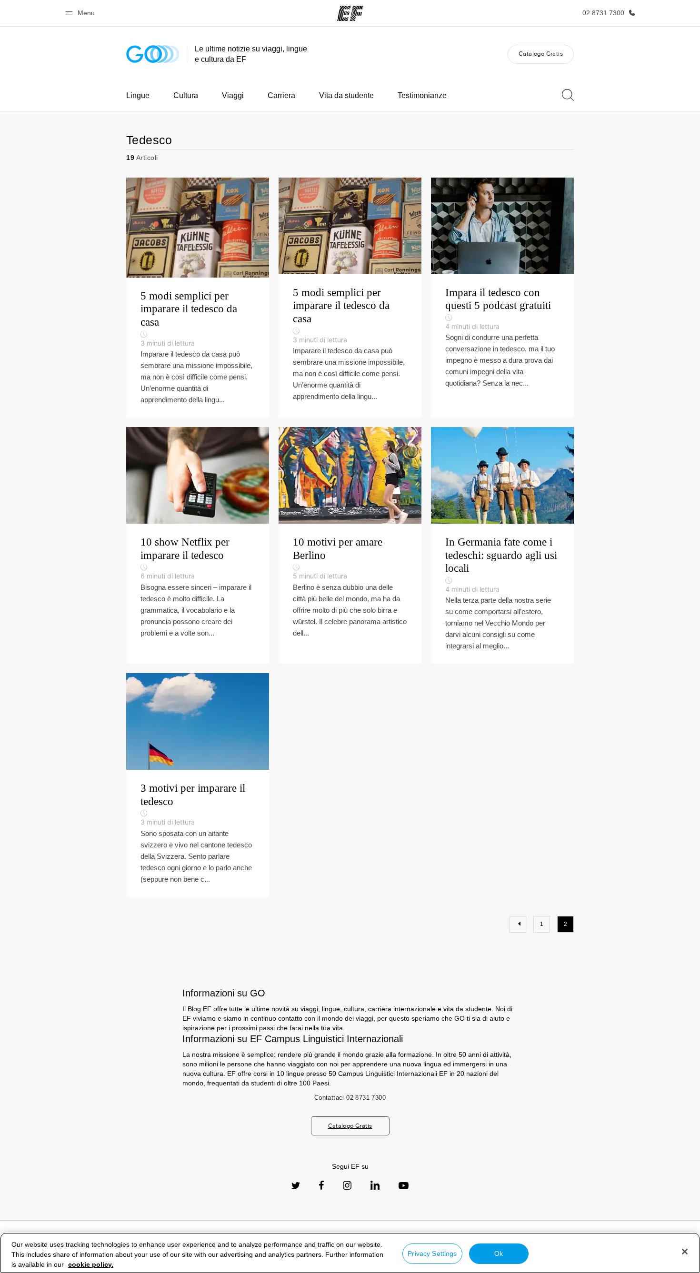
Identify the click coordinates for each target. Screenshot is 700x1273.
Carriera (281, 95)
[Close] (684, 1251)
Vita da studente (346, 95)
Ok (498, 1253)
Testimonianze (422, 95)
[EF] (350, 13)
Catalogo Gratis (541, 53)
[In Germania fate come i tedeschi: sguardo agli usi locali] (502, 545)
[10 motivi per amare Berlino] (350, 545)
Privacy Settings (432, 1253)
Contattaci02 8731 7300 (350, 1097)
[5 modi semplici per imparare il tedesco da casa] (197, 298)
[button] (81, 13)
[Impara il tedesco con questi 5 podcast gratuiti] (502, 298)
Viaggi (233, 95)
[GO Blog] (153, 54)
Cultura (185, 95)
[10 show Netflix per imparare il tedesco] (197, 545)
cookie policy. (90, 1264)
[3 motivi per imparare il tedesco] (197, 785)
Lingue (138, 95)
